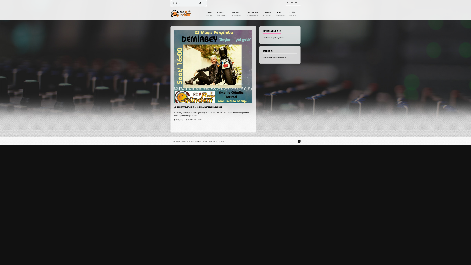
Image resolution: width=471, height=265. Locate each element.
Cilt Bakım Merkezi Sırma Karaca (275, 58)
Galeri (280, 14)
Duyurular (267, 14)
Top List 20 (236, 14)
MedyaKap (198, 141)
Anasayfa (209, 14)
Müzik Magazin (253, 14)
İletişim (292, 14)
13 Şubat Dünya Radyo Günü (274, 38)
